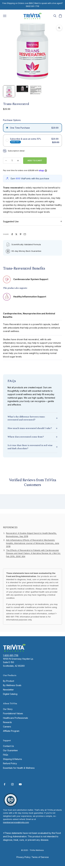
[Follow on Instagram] (12, 784)
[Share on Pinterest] (20, 234)
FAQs (5, 754)
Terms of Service (40, 857)
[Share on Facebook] (12, 234)
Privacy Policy (23, 857)
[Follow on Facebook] (4, 784)
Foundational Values (13, 713)
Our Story (8, 709)
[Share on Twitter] (16, 234)
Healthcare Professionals (15, 718)
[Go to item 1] (9, 91)
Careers (7, 726)
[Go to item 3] (36, 90)
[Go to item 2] (22, 88)
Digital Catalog (10, 694)
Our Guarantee (10, 750)
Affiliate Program (11, 731)
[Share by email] (25, 234)
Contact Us (8, 746)
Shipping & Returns (12, 759)
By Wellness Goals (12, 685)
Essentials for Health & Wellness (19, 768)
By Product (8, 681)
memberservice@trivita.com (16, 822)
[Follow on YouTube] (20, 784)
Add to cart (35, 160)
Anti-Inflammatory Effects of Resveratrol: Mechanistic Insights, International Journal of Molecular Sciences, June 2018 (32, 543)
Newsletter (8, 689)
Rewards (7, 722)
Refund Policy (10, 763)
